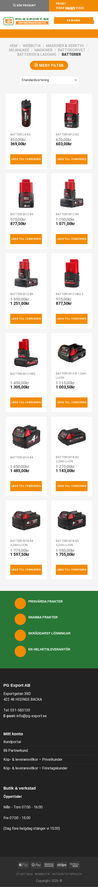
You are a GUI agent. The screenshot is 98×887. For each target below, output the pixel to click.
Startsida (24, 874)
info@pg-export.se (32, 716)
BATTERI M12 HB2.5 (69, 294)
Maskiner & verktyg (65, 46)
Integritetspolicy (67, 874)
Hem (13, 46)
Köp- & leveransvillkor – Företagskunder (35, 768)
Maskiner (43, 50)
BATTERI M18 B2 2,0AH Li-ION (67, 459)
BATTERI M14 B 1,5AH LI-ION (71, 375)
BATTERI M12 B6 (21, 294)
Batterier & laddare (36, 54)
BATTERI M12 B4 (67, 214)
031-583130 (20, 710)
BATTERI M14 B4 (21, 457)
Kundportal (12, 742)
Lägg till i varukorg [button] (26, 159)
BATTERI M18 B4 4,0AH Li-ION (21, 543)
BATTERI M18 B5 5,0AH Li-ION (67, 543)
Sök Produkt (26, 5)
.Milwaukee (18, 50)
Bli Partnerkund (15, 750)
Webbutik (32, 46)
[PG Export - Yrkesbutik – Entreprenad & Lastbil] (26, 21)
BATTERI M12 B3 (21, 214)
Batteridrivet (71, 50)
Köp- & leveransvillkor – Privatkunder (32, 759)
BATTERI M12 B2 (67, 134)
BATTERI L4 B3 (20, 134)
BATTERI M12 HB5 (22, 373)
